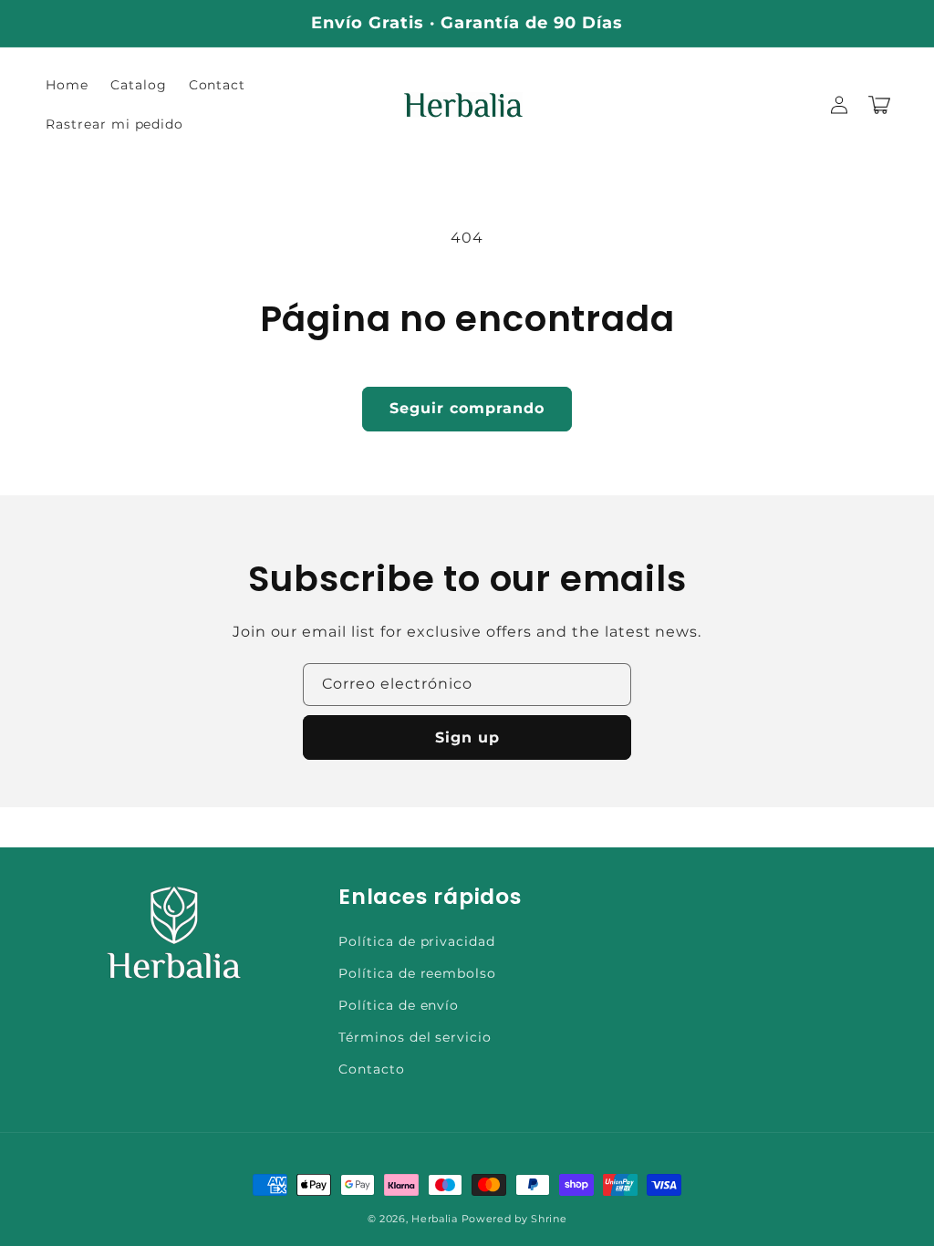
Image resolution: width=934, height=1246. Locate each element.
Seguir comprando (467, 408)
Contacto (371, 1069)
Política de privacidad (416, 941)
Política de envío (398, 1005)
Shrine (548, 1218)
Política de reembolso (417, 973)
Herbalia (434, 1218)
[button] (879, 105)
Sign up (467, 737)
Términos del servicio (415, 1037)
